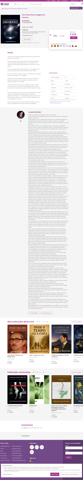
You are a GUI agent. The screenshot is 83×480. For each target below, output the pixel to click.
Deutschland (64, 0)
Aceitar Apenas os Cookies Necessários (70, 474)
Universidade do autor (16, 453)
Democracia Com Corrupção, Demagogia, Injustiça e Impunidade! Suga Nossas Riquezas (59, 408)
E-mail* (67, 450)
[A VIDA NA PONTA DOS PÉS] (17, 389)
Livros (6, 8)
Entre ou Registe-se (73, 4)
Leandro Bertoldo (28, 22)
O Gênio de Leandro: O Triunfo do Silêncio (60, 356)
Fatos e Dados (4, 455)
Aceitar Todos (55, 474)
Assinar (68, 457)
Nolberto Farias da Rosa (56, 412)
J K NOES (31, 408)
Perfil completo (34, 313)
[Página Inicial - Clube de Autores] (5, 4)
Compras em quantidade (17, 455)
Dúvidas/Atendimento (5, 446)
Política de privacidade (16, 446)
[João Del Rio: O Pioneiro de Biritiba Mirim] (17, 339)
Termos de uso (4, 458)
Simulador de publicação (19, 460)
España (58, 0)
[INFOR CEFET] (39, 389)
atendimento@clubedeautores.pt (55, 102)
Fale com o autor (47, 313)
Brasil (48, 0)
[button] (37, 321)
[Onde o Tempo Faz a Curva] (39, 339)
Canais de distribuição (16, 458)
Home (3, 8)
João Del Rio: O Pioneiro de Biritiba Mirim (14, 356)
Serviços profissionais (16, 451)
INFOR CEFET (33, 406)
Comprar (74, 37)
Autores (2, 448)
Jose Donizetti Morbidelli (12, 408)
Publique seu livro (74, 0)
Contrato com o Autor (5, 460)
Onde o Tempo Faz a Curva (36, 355)
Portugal (53, 0)
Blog (1, 451)
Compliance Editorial (16, 448)
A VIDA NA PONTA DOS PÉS (15, 406)
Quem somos (3, 453)
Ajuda (81, 0)
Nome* (67, 445)
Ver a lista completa (76, 321)
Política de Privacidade (7, 474)
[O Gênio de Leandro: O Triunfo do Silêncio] (61, 339)
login (25, 427)
